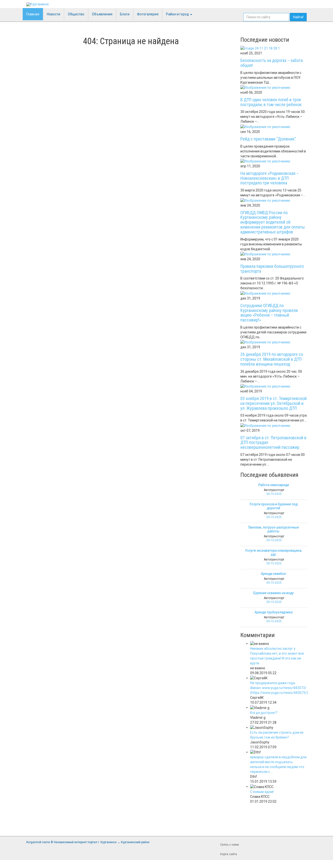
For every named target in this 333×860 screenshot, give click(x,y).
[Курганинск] (37, 4)
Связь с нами (229, 844)
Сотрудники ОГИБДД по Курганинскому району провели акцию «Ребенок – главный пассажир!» (269, 312)
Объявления (102, 14)
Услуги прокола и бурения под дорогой (273, 506)
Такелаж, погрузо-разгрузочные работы (273, 529)
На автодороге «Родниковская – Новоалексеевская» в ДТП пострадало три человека (269, 178)
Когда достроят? (263, 713)
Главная (32, 14)
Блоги (124, 14)
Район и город (178, 14)
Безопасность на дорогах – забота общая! (271, 63)
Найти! (298, 17)
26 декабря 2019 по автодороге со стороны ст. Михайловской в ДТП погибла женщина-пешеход (271, 359)
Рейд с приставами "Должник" (268, 138)
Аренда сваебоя (273, 574)
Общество (76, 14)
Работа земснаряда (273, 485)
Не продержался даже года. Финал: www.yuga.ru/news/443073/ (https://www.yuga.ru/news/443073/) (279, 688)
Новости (53, 14)
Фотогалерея (147, 14)
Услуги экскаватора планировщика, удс (273, 552)
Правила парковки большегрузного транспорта (272, 269)
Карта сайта (228, 854)
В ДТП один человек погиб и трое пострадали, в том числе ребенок (271, 102)
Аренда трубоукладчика (274, 612)
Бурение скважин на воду (273, 593)
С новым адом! (262, 792)
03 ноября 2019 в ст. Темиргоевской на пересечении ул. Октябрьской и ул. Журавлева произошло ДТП (273, 403)
